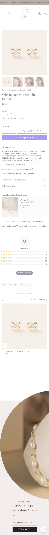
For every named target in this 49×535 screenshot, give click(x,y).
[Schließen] (45, 404)
